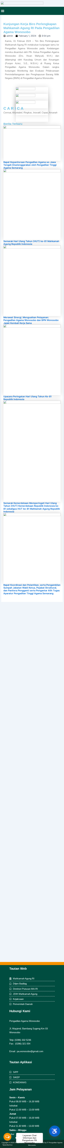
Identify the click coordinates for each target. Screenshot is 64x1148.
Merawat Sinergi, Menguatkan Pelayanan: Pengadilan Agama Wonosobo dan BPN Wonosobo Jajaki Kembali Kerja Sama (31, 320)
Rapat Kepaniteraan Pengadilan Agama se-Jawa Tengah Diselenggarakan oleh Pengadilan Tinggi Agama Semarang (30, 165)
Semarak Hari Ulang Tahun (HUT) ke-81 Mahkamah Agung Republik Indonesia (31, 242)
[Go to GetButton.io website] (7, 1145)
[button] (2, 10)
